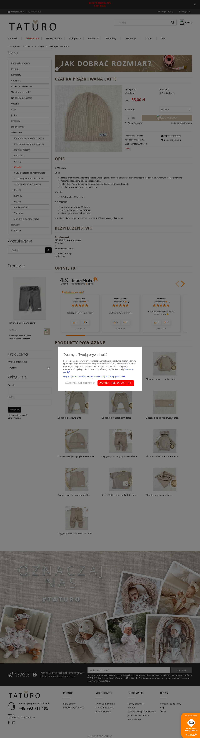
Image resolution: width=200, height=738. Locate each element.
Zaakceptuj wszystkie (115, 383)
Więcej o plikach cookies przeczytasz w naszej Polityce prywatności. (94, 376)
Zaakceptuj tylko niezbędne (80, 383)
